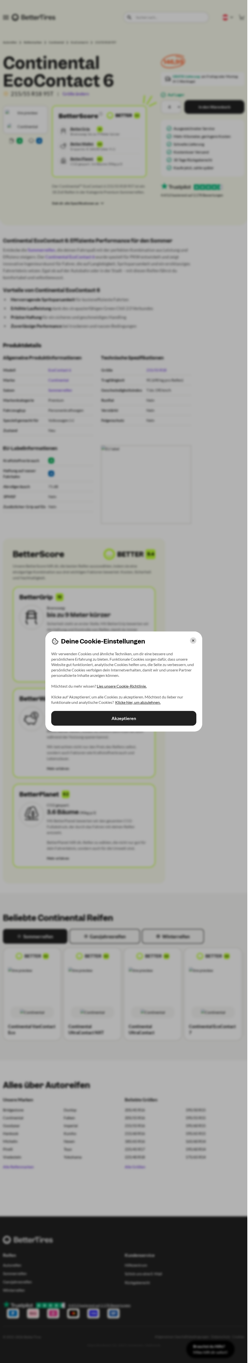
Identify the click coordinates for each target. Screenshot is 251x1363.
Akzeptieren (124, 718)
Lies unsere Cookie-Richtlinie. (122, 686)
